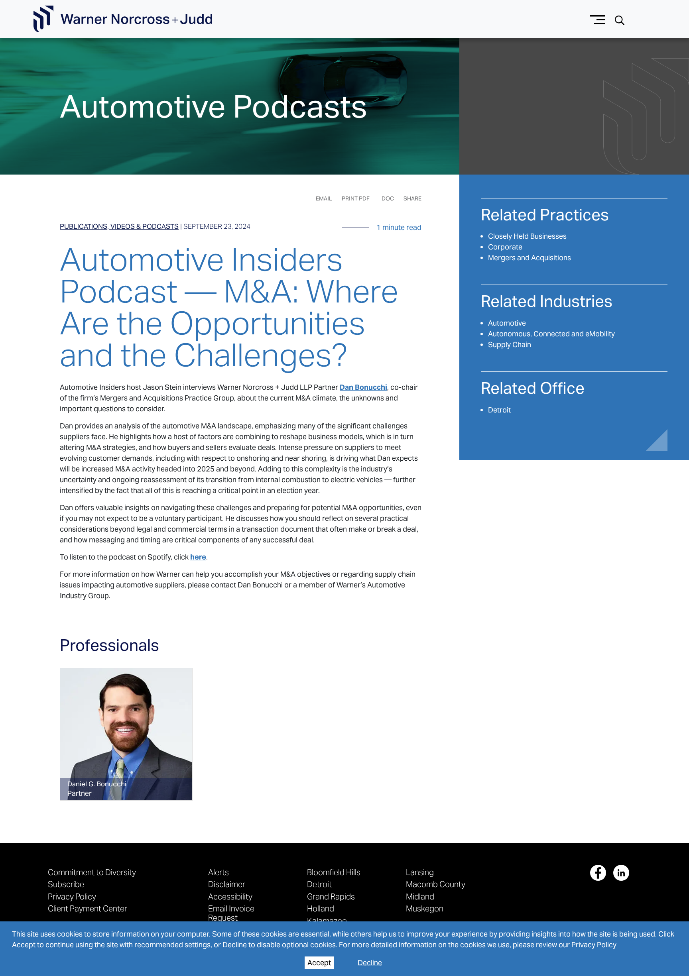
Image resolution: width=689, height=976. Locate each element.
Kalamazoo (327, 921)
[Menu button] (597, 19)
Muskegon (424, 908)
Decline (370, 962)
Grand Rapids (331, 896)
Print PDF (356, 198)
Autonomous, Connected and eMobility (551, 333)
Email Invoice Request (231, 912)
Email (324, 198)
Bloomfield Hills (333, 872)
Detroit (499, 409)
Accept (319, 962)
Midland (420, 896)
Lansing (420, 872)
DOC (388, 198)
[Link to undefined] (126, 734)
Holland (320, 908)
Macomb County (435, 884)
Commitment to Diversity (92, 872)
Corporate (505, 246)
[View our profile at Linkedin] (621, 873)
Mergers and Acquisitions (529, 257)
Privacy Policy (593, 944)
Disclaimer (226, 884)
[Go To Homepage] (122, 19)
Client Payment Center (87, 908)
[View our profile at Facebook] (598, 873)
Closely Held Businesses (527, 236)
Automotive (507, 323)
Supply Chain (509, 344)
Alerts (218, 872)
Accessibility (230, 896)
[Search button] (619, 19)
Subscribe (66, 884)
